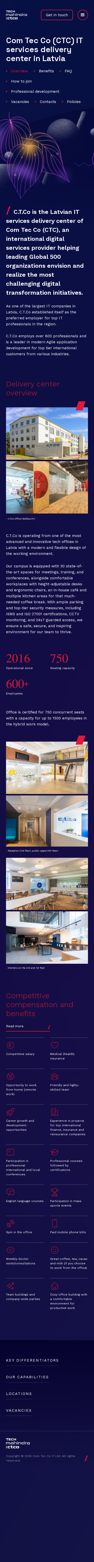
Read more (15, 1026)
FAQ (68, 71)
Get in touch (57, 15)
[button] (80, 15)
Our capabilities (27, 1377)
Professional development (35, 91)
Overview (19, 71)
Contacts (48, 101)
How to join (21, 81)
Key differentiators (32, 1360)
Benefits (46, 71)
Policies (74, 101)
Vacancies (20, 101)
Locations (19, 1393)
